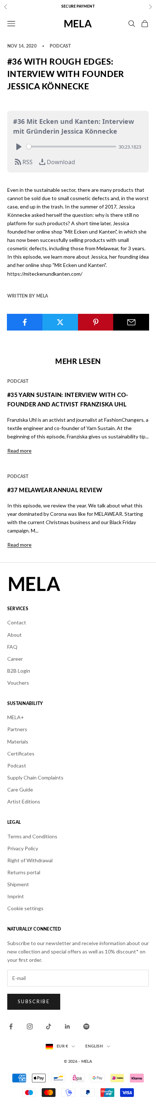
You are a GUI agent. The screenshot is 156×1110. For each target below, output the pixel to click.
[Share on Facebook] (24, 322)
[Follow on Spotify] (86, 1026)
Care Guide (20, 789)
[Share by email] (131, 322)
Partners (17, 729)
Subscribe (34, 1001)
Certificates (20, 753)
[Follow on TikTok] (48, 1026)
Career (15, 659)
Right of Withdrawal (30, 860)
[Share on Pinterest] (96, 322)
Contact (16, 622)
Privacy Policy (22, 848)
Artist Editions (23, 801)
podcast (60, 46)
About (14, 635)
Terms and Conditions (32, 836)
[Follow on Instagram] (29, 1026)
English (94, 1046)
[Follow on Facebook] (11, 1026)
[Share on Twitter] (60, 322)
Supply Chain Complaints (35, 777)
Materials (17, 741)
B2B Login (18, 671)
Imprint (15, 896)
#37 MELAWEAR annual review (54, 490)
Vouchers (18, 683)
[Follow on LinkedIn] (67, 1026)
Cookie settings (25, 908)
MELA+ (15, 717)
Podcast (16, 765)
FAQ (12, 647)
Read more (19, 450)
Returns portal (23, 872)
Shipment (18, 884)
